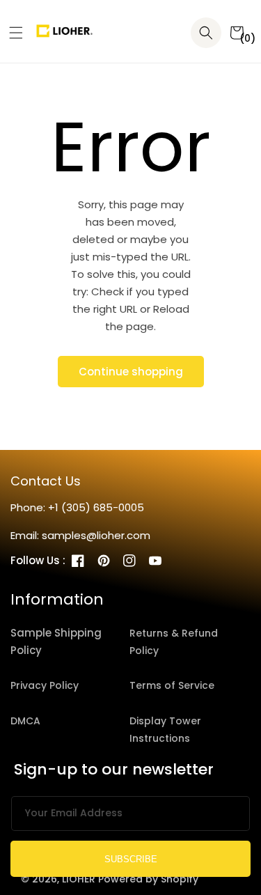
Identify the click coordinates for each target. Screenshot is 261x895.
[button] (10, 32)
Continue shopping (131, 371)
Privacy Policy (44, 685)
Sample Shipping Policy (56, 641)
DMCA (25, 721)
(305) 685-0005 (102, 507)
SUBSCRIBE (130, 859)
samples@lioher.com (96, 535)
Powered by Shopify (148, 879)
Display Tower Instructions (165, 729)
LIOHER (78, 879)
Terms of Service (171, 685)
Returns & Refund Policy (173, 641)
